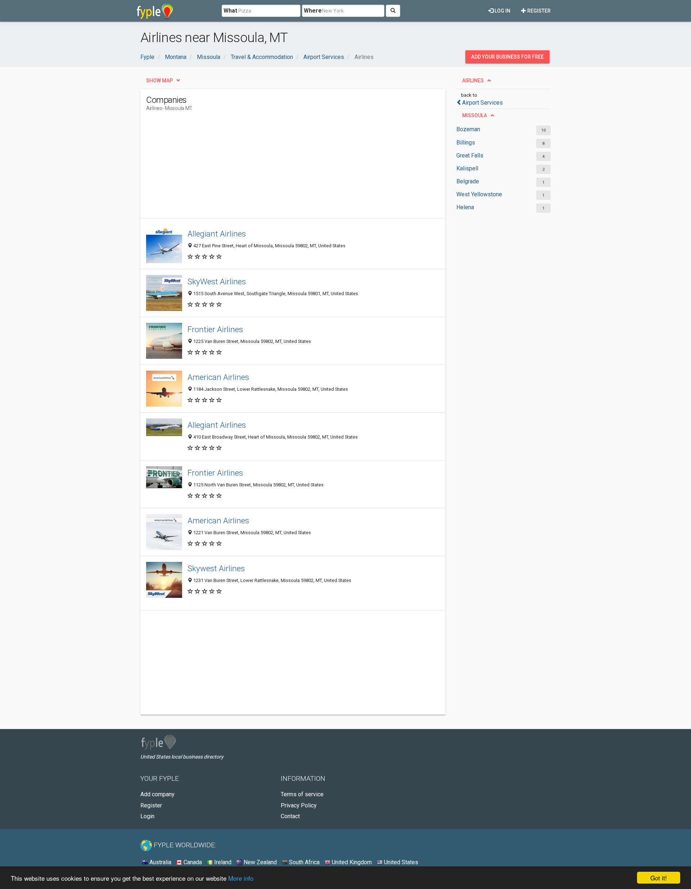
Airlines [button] (473, 80)
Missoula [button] (474, 115)
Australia (159, 862)
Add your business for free (507, 57)
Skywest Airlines (216, 568)
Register (538, 11)
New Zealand (259, 862)
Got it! (658, 877)
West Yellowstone (479, 194)
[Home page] (155, 11)
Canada (192, 862)
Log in (501, 11)
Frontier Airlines (215, 329)
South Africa (304, 862)
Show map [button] (159, 80)
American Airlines (218, 377)
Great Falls (469, 155)
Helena (465, 207)
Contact (290, 816)
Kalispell (467, 168)
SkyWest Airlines (217, 281)
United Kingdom (351, 862)
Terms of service (302, 794)
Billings (465, 142)
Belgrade (467, 181)
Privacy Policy (299, 805)
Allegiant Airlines (217, 233)
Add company (157, 794)
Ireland (222, 862)
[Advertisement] (277, 168)
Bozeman (468, 129)
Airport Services (482, 102)
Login (147, 816)
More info (240, 878)
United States (400, 862)
